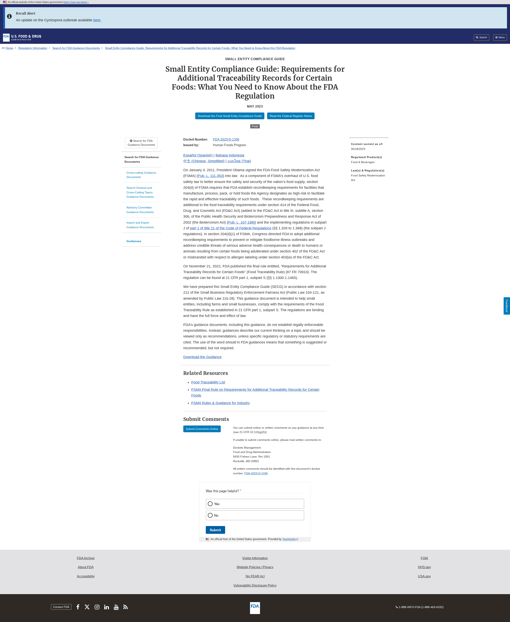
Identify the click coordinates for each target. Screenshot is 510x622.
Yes (216, 503)
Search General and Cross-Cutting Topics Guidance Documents (140, 192)
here (96, 20)
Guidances (134, 241)
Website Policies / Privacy (255, 567)
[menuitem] (368, 147)
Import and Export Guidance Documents (140, 225)
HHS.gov (424, 567)
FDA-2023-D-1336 (226, 139)
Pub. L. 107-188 (241, 222)
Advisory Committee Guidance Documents (140, 210)
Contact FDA (61, 606)
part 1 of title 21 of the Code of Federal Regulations (230, 228)
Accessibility (86, 576)
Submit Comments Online (202, 428)
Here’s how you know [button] (75, 2)
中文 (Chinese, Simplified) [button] (204, 161)
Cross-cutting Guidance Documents (141, 175)
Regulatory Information (32, 48)
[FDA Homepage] (22, 37)
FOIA (424, 558)
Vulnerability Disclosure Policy (255, 585)
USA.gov (424, 576)
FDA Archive (86, 558)
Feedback (506, 306)
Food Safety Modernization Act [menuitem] (368, 178)
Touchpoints (289, 539)
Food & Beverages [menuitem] (363, 162)
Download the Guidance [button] (202, 357)
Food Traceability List (208, 382)
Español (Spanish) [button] (198, 155)
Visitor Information (255, 558)
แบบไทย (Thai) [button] (239, 161)
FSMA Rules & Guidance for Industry (220, 403)
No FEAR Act (255, 576)
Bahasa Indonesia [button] (230, 155)
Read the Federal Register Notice (291, 115)
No (216, 515)
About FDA (86, 567)
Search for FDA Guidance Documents (76, 48)
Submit (215, 529)
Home (9, 48)
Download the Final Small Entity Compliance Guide (230, 115)
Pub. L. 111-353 (210, 176)
